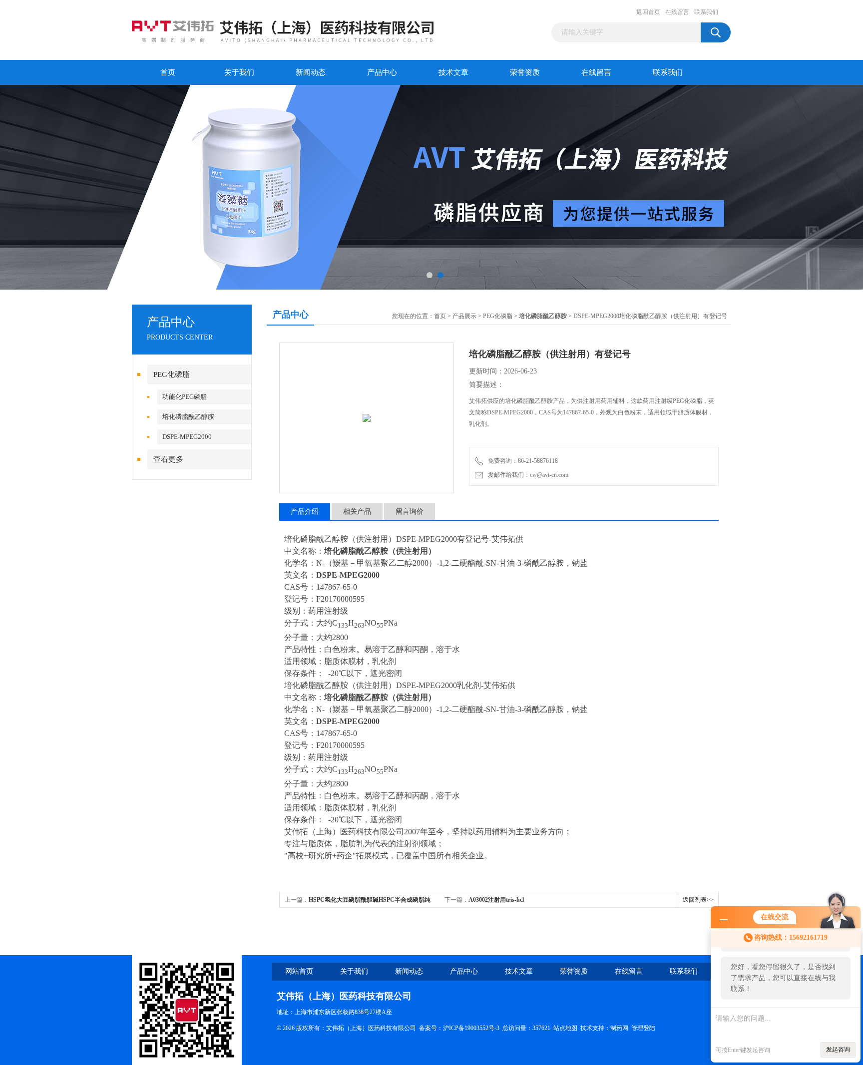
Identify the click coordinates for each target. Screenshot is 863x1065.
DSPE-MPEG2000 (187, 436)
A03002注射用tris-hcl (496, 899)
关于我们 (239, 72)
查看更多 (168, 459)
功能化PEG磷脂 (184, 396)
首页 (167, 72)
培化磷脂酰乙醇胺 (188, 416)
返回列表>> (698, 899)
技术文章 (453, 72)
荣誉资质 (525, 72)
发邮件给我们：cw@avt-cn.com (526, 474)
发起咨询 (838, 1049)
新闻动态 (311, 72)
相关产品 (357, 511)
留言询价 (410, 511)
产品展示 (464, 316)
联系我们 (706, 11)
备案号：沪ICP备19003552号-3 (459, 1028)
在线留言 (677, 11)
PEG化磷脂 (171, 374)
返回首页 (648, 11)
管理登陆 (643, 1028)
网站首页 (299, 971)
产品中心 (382, 72)
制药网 (619, 1028)
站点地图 (565, 1028)
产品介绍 (305, 511)
